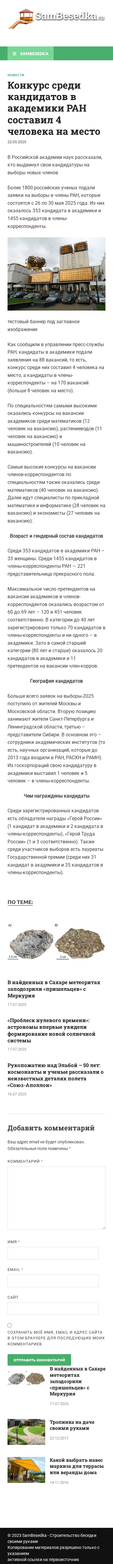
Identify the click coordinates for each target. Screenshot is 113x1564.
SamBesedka (34, 1535)
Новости (16, 74)
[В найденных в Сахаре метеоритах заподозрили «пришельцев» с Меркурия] (56, 975)
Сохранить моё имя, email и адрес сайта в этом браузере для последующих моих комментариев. (56, 1338)
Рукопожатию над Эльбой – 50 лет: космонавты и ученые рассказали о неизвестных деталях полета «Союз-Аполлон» (56, 1075)
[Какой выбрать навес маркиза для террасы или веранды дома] (26, 1460)
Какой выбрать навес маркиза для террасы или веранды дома (77, 1466)
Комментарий (25, 1161)
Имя (14, 1242)
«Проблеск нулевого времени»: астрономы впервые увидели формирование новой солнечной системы (52, 1030)
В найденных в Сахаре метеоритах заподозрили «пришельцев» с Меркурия (54, 989)
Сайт (13, 1297)
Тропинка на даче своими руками (72, 1425)
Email (16, 1269)
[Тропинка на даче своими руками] (26, 1422)
